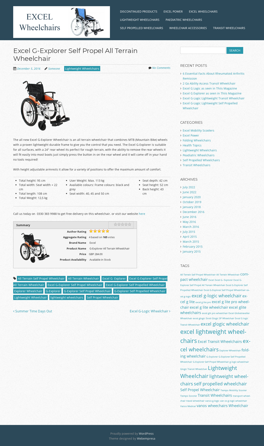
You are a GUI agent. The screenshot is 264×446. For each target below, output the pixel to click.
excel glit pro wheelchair (215, 313)
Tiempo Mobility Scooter (233, 390)
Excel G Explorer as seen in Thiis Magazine (212, 93)
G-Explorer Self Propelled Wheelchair (139, 291)
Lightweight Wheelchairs (139, 20)
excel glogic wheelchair (225, 324)
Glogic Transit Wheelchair (193, 369)
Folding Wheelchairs (197, 140)
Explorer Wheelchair (28, 291)
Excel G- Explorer (114, 278)
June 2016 (189, 217)
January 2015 (192, 251)
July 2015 (189, 232)
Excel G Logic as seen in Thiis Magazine (210, 88)
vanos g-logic (212, 400)
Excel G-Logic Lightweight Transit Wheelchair (214, 98)
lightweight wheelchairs (66, 297)
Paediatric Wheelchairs (184, 20)
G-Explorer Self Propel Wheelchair (87, 291)
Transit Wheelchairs (229, 28)
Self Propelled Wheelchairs (141, 28)
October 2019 (192, 202)
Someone (54, 69)
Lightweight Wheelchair (30, 297)
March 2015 (191, 242)
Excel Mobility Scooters (198, 130)
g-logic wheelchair (239, 361)
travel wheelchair (195, 400)
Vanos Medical (188, 406)
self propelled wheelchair (220, 383)
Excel (211, 280)
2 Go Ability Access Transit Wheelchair (209, 83)
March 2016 (191, 227)
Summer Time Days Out (33, 311)
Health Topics (192, 145)
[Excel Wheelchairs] (61, 33)
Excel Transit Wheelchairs (220, 341)
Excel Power (173, 11)
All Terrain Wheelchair (83, 278)
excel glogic (199, 318)
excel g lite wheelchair (209, 307)
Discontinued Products (138, 11)
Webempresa (146, 438)
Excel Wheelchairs (203, 11)
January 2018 (192, 207)
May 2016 (189, 222)
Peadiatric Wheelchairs (198, 155)
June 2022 (189, 192)
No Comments (161, 68)
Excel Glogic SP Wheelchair (220, 318)
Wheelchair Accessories (188, 28)
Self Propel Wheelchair (102, 297)
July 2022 (189, 187)
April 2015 (190, 237)
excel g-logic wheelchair (217, 295)
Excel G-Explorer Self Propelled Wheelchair (135, 285)
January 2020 (192, 197)
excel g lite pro (203, 302)
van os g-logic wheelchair (233, 400)
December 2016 (193, 212)
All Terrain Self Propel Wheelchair (41, 278)
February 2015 (193, 246)
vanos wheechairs (212, 405)
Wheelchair (238, 405)
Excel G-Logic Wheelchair (149, 311)
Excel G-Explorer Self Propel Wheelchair (75, 285)
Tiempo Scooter (188, 395)
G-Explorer (53, 291)
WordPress (146, 433)
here (141, 214)
